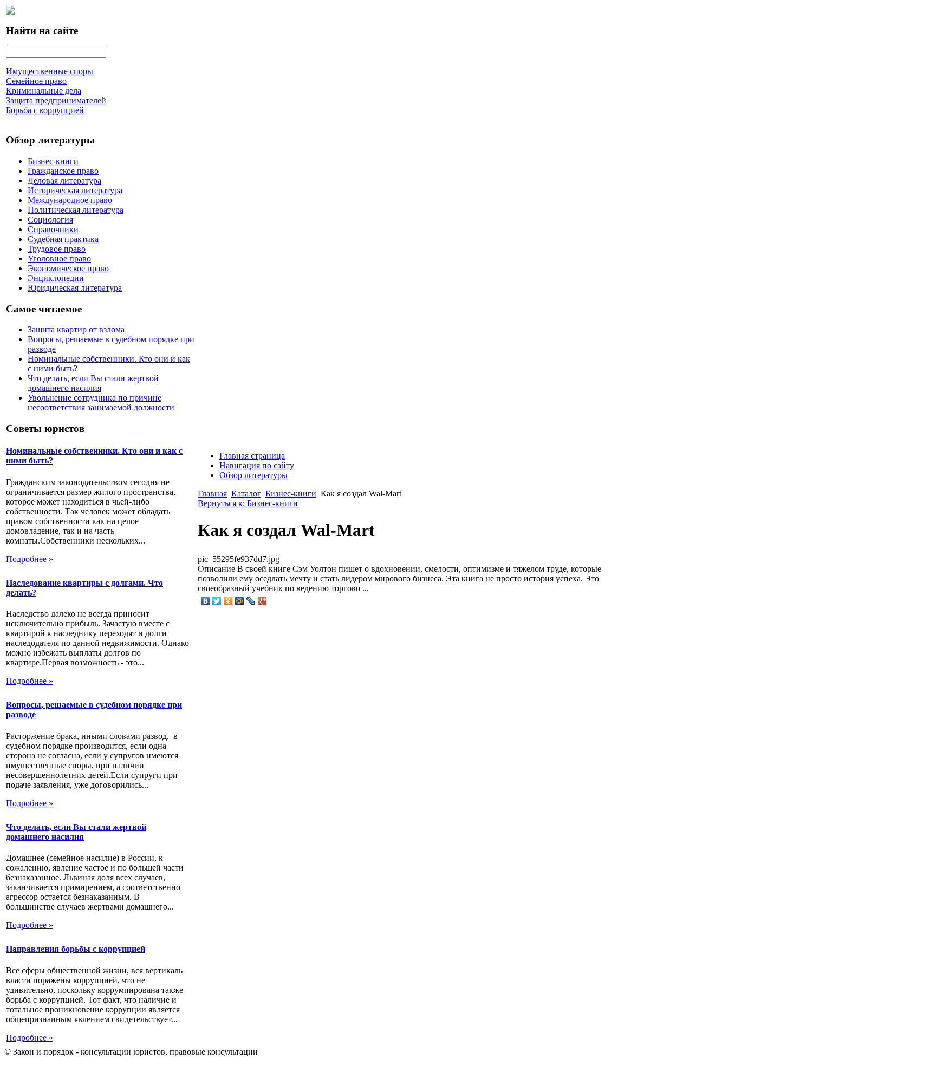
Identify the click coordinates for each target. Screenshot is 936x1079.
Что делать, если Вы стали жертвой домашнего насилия (93, 383)
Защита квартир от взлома (76, 329)
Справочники (53, 229)
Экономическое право (68, 268)
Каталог (246, 493)
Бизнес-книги (53, 161)
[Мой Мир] (239, 601)
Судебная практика (63, 239)
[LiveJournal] (251, 601)
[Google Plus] (262, 601)
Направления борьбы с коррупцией (75, 948)
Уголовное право (59, 258)
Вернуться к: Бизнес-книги (248, 503)
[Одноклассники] (228, 601)
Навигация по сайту (256, 465)
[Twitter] (217, 601)
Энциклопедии (56, 278)
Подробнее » (29, 559)
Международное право (70, 200)
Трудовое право (57, 248)
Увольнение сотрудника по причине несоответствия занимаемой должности (101, 402)
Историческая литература (75, 190)
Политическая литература (75, 209)
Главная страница (252, 455)
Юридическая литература (75, 287)
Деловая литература (64, 180)
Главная (212, 493)
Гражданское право (63, 170)
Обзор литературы (253, 475)
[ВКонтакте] (205, 601)
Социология (50, 219)
